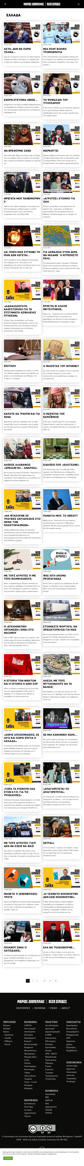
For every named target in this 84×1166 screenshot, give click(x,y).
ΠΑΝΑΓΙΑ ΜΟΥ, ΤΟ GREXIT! (60, 516)
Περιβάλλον (71, 1051)
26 (44, 981)
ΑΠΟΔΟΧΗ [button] (8, 1158)
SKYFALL (48, 843)
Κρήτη (6, 1032)
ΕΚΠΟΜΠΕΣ (23, 1008)
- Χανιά (6, 1044)
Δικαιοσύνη (50, 1038)
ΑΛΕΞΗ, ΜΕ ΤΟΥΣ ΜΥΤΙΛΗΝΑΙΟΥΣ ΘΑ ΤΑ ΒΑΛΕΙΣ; (57, 683)
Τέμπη (27, 1073)
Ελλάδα (6, 1029)
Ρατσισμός (29, 1070)
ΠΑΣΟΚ (48, 1110)
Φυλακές (28, 1088)
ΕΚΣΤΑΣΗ (10, 366)
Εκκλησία (28, 1035)
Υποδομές (70, 1082)
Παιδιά (27, 1063)
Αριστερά (49, 1029)
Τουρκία (49, 1073)
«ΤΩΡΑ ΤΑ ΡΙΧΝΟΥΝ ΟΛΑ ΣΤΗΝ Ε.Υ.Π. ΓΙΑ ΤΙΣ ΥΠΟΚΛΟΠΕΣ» (19, 792)
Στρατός (49, 1070)
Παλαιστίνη (50, 1060)
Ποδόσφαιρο (30, 1066)
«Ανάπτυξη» (72, 1066)
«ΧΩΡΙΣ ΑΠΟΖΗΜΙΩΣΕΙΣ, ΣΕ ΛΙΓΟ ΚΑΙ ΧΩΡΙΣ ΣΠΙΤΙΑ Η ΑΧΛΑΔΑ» (21, 738)
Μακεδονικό (50, 1057)
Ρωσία (48, 1066)
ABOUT (66, 1008)
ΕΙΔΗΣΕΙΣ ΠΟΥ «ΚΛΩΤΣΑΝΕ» (61, 465)
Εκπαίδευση (29, 1104)
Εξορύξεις (71, 1047)
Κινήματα (28, 1047)
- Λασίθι (7, 1038)
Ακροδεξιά (50, 1094)
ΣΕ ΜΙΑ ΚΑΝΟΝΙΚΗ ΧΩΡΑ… (60, 735)
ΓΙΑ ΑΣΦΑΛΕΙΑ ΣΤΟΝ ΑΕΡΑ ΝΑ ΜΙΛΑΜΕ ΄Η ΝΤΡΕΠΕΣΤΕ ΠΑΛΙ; (60, 255)
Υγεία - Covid (30, 1082)
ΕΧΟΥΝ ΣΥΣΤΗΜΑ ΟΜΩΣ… (21, 100)
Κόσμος (6, 1026)
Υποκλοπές (50, 1079)
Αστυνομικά (29, 1029)
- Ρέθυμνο (7, 1041)
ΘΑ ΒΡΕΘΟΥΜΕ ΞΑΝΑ (17, 151)
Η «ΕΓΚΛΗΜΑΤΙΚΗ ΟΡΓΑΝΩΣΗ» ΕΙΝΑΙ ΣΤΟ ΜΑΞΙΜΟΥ (19, 629)
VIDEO (53, 1008)
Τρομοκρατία (51, 1076)
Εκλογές (49, 1044)
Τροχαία (28, 1079)
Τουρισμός (71, 1079)
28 (56, 981)
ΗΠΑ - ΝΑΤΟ (51, 1054)
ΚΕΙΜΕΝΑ (40, 1008)
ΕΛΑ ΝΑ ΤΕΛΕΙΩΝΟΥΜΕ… (59, 947)
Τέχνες (27, 1116)
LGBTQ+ (28, 1026)
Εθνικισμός (50, 1041)
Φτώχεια (28, 1085)
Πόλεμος (49, 1063)
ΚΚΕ (47, 1097)
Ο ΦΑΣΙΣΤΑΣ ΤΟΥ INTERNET (61, 366)
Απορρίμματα (72, 1032)
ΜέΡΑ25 (49, 1101)
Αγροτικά (70, 1069)
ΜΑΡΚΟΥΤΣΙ (50, 151)
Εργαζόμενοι (30, 1038)
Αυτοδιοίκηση (51, 1026)
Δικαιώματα (29, 1032)
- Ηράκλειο (8, 1035)
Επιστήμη (28, 1107)
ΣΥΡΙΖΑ (48, 1113)
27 (50, 981)
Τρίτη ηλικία (30, 1076)
